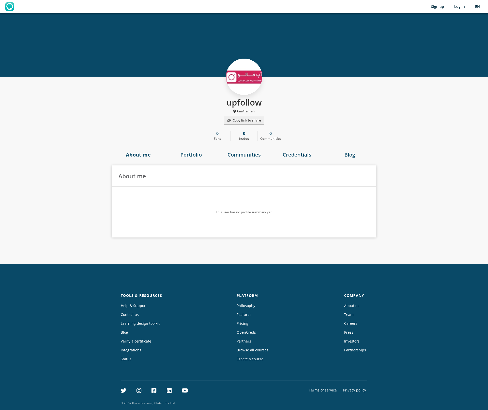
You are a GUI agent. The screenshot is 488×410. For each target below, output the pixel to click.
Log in (459, 6)
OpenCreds (246, 332)
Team (349, 314)
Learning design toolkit (140, 323)
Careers (350, 323)
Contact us (130, 314)
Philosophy (246, 305)
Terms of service (323, 390)
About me (138, 154)
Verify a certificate (136, 341)
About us (351, 305)
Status (126, 358)
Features (244, 314)
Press (348, 332)
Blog (349, 154)
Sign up (437, 6)
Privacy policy (354, 390)
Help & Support (134, 305)
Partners (244, 341)
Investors (352, 341)
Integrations (131, 350)
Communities (244, 154)
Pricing (242, 323)
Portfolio (191, 154)
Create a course (250, 358)
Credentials (297, 154)
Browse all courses (252, 350)
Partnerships (355, 350)
